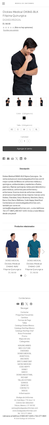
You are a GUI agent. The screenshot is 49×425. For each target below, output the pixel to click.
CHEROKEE (24, 351)
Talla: (24, 125)
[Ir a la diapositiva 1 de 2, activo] (21, 276)
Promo (24, 336)
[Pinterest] (25, 158)
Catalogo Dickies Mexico (24, 326)
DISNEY (25, 369)
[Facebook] (4, 158)
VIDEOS (24, 391)
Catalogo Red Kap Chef (24, 331)
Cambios (24, 318)
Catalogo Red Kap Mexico (24, 328)
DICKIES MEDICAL (24, 353)
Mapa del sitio (24, 339)
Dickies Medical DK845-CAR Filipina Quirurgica (34, 266)
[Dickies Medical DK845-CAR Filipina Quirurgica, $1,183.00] (34, 245)
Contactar (25, 312)
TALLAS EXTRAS (24, 380)
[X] (16, 158)
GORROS (24, 383)
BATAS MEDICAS (24, 364)
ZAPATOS (24, 385)
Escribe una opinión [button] (11, 30)
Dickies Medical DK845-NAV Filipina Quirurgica (12, 266)
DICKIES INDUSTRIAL (24, 375)
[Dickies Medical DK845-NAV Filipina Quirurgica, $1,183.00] (12, 245)
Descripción (24, 169)
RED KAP (24, 377)
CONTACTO (24, 388)
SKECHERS (24, 359)
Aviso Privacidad (24, 333)
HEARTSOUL (25, 356)
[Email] (8, 158)
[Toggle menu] (3, 3)
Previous (3, 252)
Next (43, 252)
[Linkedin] (21, 158)
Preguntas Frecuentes (24, 315)
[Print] (12, 158)
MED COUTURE (25, 348)
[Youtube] (18, 304)
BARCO (25, 372)
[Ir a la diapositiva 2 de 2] (25, 276)
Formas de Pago (24, 320)
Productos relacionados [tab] (24, 226)
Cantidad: (25, 137)
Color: (24, 114)
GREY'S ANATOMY (24, 361)
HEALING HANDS (24, 346)
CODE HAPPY (24, 367)
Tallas (24, 323)
